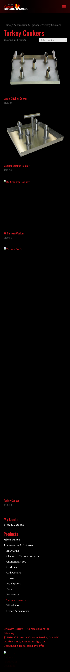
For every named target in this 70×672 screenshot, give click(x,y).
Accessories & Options (26, 24)
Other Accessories (17, 611)
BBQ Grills (12, 550)
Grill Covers (13, 572)
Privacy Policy (13, 628)
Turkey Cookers (16, 600)
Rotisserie (12, 594)
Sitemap (9, 633)
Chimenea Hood (16, 561)
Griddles (11, 567)
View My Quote (14, 524)
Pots (9, 589)
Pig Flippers (13, 583)
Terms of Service (38, 628)
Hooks (10, 578)
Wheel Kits (13, 605)
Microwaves (12, 539)
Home (7, 24)
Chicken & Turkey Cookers (22, 556)
